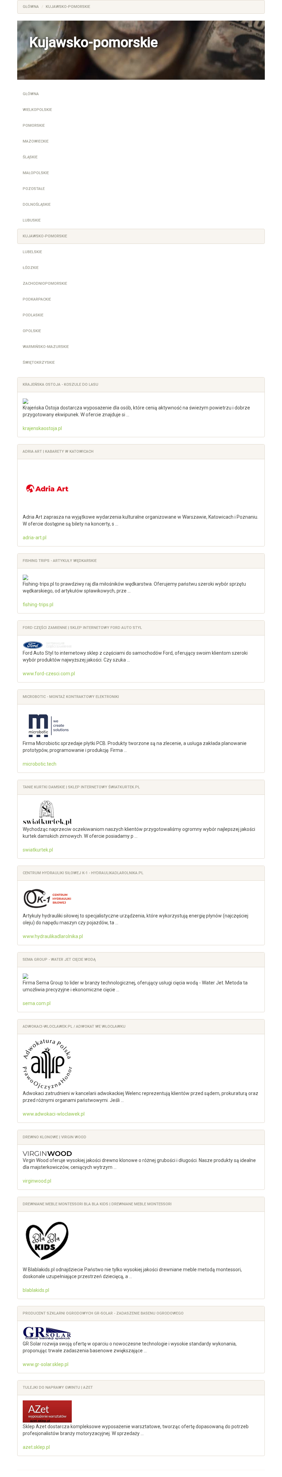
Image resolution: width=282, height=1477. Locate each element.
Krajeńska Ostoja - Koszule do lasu (60, 384)
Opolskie (32, 331)
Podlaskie (33, 315)
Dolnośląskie (37, 204)
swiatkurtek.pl (38, 850)
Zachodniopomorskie (45, 283)
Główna (31, 94)
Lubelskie (32, 252)
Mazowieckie (35, 141)
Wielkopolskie (37, 110)
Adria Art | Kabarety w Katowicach (58, 451)
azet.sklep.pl (36, 1447)
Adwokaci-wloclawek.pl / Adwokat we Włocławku (74, 1026)
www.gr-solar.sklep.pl (45, 1364)
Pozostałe (34, 189)
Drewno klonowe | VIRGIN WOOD (54, 1137)
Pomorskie (34, 125)
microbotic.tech (39, 764)
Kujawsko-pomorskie (45, 236)
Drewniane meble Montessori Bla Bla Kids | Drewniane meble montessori (97, 1204)
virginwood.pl (37, 1181)
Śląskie (30, 157)
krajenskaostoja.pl (42, 428)
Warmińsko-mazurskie (46, 347)
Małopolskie (36, 173)
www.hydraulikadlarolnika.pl (53, 936)
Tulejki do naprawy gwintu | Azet (58, 1387)
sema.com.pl (37, 1003)
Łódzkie (31, 268)
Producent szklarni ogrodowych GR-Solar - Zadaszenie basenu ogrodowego (103, 1313)
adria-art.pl (34, 537)
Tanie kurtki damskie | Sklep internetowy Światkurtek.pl (81, 787)
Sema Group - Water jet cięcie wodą (59, 959)
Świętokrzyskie (39, 362)
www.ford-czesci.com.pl (49, 673)
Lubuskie (32, 220)
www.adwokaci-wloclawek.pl (54, 1114)
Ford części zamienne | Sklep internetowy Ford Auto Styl (82, 627)
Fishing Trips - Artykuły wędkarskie (60, 561)
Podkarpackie (37, 299)
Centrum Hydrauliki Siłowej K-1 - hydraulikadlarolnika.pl (83, 873)
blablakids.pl (36, 1290)
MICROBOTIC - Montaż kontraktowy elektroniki (71, 697)
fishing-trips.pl (38, 604)
